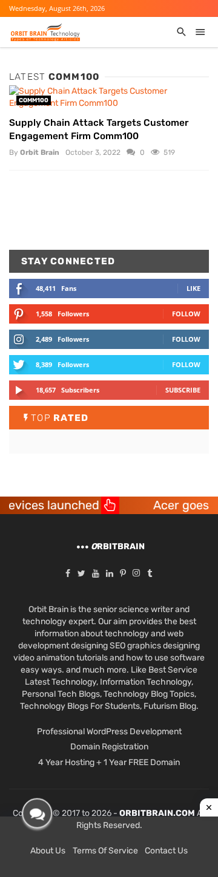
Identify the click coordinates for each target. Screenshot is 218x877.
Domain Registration (109, 747)
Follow (186, 313)
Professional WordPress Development (109, 731)
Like (193, 288)
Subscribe (182, 389)
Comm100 (33, 100)
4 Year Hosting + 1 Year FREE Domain (109, 762)
